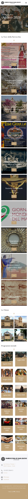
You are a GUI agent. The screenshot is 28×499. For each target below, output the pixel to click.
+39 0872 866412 (8, 470)
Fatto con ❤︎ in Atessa (14, 491)
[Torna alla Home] (11, 2)
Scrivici (5, 473)
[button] (26, 2)
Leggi (5, 22)
